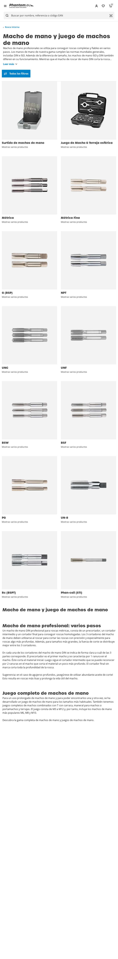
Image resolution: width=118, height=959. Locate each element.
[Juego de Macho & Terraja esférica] (88, 110)
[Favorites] (103, 6)
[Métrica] (29, 185)
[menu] (5, 6)
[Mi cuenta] (96, 6)
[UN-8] (88, 485)
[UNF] (88, 335)
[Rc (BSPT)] (29, 560)
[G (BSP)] (29, 260)
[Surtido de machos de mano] (29, 110)
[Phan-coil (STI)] (88, 560)
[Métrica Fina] (88, 185)
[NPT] (88, 260)
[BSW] (29, 410)
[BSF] (88, 410)
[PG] (29, 485)
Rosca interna (12, 27)
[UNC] (29, 335)
